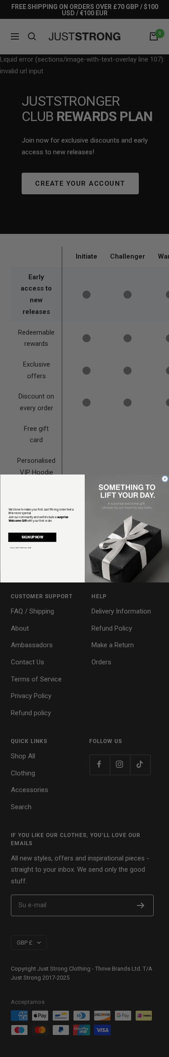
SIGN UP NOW (32, 537)
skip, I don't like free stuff (20, 547)
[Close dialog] (165, 479)
